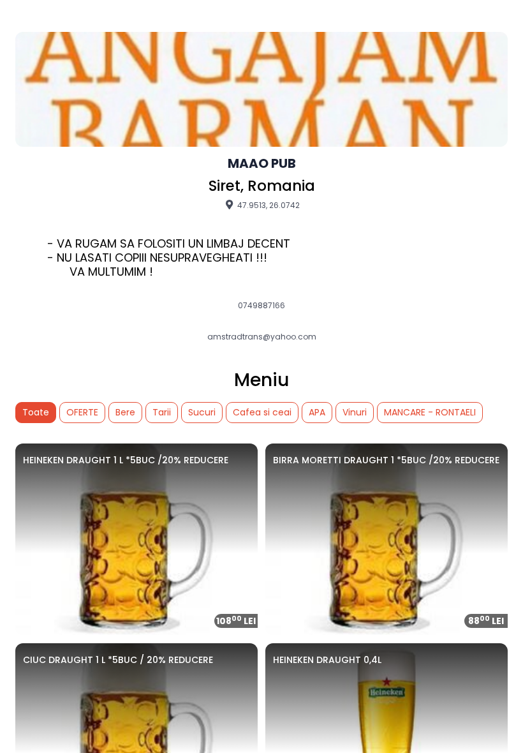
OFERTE (82, 412)
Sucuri (202, 412)
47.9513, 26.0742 (267, 205)
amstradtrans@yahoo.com (261, 336)
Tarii (161, 412)
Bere (125, 412)
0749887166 (261, 305)
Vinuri (355, 412)
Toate (35, 412)
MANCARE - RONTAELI (430, 412)
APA (317, 412)
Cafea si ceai (262, 412)
